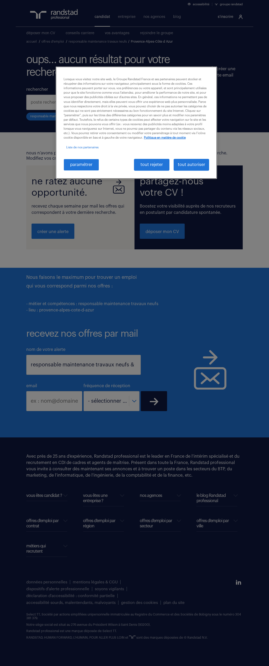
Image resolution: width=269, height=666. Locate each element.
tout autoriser (191, 165)
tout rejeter (152, 165)
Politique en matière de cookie (165, 137)
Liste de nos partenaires (82, 147)
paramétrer (81, 165)
